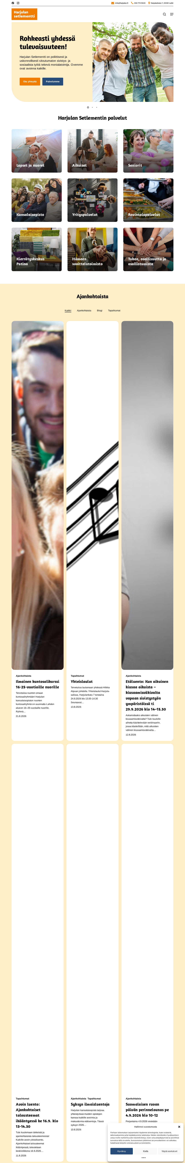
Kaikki (68, 310)
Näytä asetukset (169, 1151)
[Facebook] (13, 3)
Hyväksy (121, 1151)
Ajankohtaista (84, 310)
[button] (179, 1126)
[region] (92, 62)
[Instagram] (18, 3)
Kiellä (145, 1151)
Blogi (99, 310)
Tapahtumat (114, 310)
